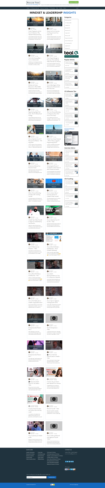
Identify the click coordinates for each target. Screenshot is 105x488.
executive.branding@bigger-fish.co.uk (71, 453)
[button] (73, 2)
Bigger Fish (76, 484)
